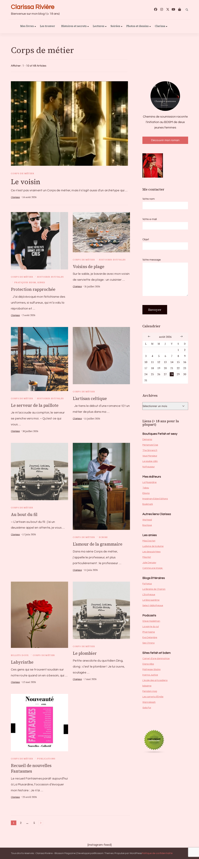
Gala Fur (146, 708)
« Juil (149, 336)
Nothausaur (148, 467)
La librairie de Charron (153, 589)
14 (171, 362)
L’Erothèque (148, 594)
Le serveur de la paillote (34, 405)
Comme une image (152, 568)
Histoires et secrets (74, 26)
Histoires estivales (50, 276)
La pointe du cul (150, 626)
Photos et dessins (137, 26)
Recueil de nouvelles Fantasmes (31, 768)
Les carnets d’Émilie (152, 697)
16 (184, 362)
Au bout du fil (24, 514)
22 (178, 368)
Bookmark (147, 504)
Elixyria (146, 493)
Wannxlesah (149, 702)
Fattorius (147, 584)
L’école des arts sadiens (154, 680)
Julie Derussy (149, 562)
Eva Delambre (149, 637)
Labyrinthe (22, 662)
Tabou (145, 488)
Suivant (40, 822)
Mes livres (27, 26)
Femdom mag (149, 691)
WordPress (136, 853)
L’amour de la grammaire (97, 544)
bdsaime (146, 686)
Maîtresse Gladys (151, 669)
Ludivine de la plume (153, 546)
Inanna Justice (150, 675)
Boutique (147, 525)
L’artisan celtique (90, 398)
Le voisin (25, 181)
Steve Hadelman (151, 621)
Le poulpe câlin (150, 461)
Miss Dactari (148, 541)
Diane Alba (148, 664)
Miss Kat (146, 557)
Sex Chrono (148, 643)
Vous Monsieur (149, 456)
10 (145, 362)
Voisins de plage (88, 266)
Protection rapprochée (33, 289)
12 (158, 362)
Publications (46, 758)
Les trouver (47, 26)
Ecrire (103, 537)
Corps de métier (22, 173)
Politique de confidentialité (157, 853)
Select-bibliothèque (152, 605)
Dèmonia (147, 439)
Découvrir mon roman (165, 140)
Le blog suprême (151, 600)
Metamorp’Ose (150, 445)
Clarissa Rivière (32, 7)
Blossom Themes (103, 853)
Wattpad (147, 520)
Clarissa (160, 26)
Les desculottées (151, 552)
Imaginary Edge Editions (155, 499)
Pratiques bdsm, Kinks (29, 282)
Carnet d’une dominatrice (156, 658)
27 (165, 374)
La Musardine (149, 482)
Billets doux (20, 655)
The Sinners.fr (149, 450)
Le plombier (85, 653)
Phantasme (148, 632)
